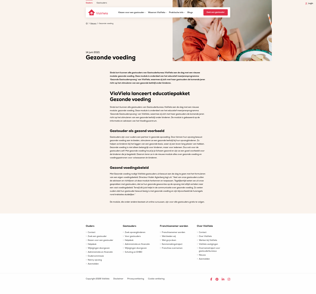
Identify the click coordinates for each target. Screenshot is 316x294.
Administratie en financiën (100, 252)
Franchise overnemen (172, 248)
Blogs (190, 12)
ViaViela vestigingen (208, 244)
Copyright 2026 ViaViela (97, 279)
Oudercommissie (96, 256)
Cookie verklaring (156, 279)
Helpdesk (92, 244)
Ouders (89, 3)
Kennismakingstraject (172, 244)
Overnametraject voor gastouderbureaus (209, 249)
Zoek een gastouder (216, 12)
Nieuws (202, 255)
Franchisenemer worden (173, 232)
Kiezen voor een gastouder (131, 12)
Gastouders (102, 3)
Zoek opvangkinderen (135, 232)
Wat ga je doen (169, 240)
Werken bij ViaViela (208, 240)
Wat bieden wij (169, 236)
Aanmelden (93, 264)
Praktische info (176, 12)
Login (310, 3)
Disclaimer (118, 279)
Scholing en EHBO (133, 252)
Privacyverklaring (135, 279)
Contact (91, 232)
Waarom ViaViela (156, 12)
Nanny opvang (95, 260)
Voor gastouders (133, 236)
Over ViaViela (205, 236)
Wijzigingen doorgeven (99, 248)
